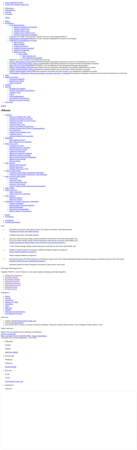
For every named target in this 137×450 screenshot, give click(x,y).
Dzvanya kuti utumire (8, 334)
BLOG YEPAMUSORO (22, 336)
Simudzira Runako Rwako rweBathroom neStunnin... (27, 261)
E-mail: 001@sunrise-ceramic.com (16, 4)
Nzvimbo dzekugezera (12, 222)
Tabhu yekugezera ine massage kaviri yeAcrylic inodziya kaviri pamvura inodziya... (37, 242)
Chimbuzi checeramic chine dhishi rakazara (24, 231)
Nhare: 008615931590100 (14, 3)
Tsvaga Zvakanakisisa (39, 336)
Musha (7, 215)
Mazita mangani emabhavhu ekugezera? (22, 252)
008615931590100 (11, 352)
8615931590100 (17, 323)
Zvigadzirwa (9, 217)
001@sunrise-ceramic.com (27, 321)
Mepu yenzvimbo (7, 336)
